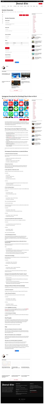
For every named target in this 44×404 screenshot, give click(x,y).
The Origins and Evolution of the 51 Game (6, 82)
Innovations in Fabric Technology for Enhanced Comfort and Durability (38, 143)
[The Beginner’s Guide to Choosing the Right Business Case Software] (33, 135)
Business (34, 19)
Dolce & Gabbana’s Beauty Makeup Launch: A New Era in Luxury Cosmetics (38, 58)
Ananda (7, 66)
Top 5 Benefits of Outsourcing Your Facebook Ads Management (25, 367)
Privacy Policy (40, 1)
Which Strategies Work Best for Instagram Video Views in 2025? (6, 367)
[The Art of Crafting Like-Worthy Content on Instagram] (25, 372)
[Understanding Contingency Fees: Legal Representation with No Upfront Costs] (33, 124)
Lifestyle (34, 27)
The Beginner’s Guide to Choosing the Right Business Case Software (38, 135)
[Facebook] (2, 16)
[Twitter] (2, 18)
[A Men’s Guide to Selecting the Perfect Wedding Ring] (33, 46)
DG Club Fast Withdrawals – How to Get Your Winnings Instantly (6, 74)
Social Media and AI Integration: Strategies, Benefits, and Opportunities (6, 376)
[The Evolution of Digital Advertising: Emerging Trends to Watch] (16, 363)
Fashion (34, 22)
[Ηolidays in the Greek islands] (16, 75)
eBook (27, 119)
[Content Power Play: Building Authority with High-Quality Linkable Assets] (33, 54)
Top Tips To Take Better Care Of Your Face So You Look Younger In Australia (25, 82)
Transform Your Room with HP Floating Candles (25, 79)
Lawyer (34, 26)
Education (34, 20)
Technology (34, 17)
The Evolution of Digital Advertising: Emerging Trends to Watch (16, 368)
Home (37, 1)
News (33, 28)
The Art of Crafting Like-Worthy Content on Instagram (25, 376)
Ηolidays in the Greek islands (15, 78)
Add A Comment (16, 90)
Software (34, 32)
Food (33, 23)
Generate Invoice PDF (9, 60)
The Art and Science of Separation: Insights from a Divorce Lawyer (38, 38)
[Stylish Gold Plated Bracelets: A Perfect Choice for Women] (33, 128)
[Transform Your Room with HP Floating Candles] (25, 75)
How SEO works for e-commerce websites (9, 1)
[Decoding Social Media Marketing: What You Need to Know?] (16, 372)
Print (21, 119)
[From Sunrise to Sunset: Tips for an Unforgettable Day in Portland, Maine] (33, 50)
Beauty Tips (34, 16)
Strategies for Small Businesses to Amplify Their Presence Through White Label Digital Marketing (38, 42)
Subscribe (40, 3)
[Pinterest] (2, 21)
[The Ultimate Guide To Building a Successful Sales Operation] (33, 139)
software (10, 137)
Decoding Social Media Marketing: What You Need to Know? (16, 376)
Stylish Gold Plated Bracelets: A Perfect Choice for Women (38, 127)
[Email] (2, 23)
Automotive (34, 15)
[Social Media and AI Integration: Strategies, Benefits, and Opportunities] (6, 372)
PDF (24, 119)
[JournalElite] (22, 3)
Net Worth (34, 29)
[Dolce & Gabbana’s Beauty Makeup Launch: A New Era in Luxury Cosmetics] (33, 58)
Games (34, 24)
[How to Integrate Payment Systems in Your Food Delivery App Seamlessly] (16, 83)
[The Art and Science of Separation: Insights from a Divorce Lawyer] (33, 38)
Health (34, 25)
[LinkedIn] (2, 19)
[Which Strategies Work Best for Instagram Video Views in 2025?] (6, 363)
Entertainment (34, 21)
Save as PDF (17, 62)
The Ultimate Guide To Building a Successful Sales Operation (38, 139)
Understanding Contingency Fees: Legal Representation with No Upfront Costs (38, 124)
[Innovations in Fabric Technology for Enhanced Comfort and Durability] (33, 143)
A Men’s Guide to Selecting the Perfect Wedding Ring (38, 46)
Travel (34, 18)
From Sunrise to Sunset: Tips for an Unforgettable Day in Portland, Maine (38, 50)
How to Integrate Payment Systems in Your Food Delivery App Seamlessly (15, 87)
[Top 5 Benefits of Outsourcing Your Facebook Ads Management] (25, 363)
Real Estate (34, 30)
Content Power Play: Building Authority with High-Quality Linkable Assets (38, 54)
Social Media (34, 31)
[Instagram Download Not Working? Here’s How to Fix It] (16, 109)
